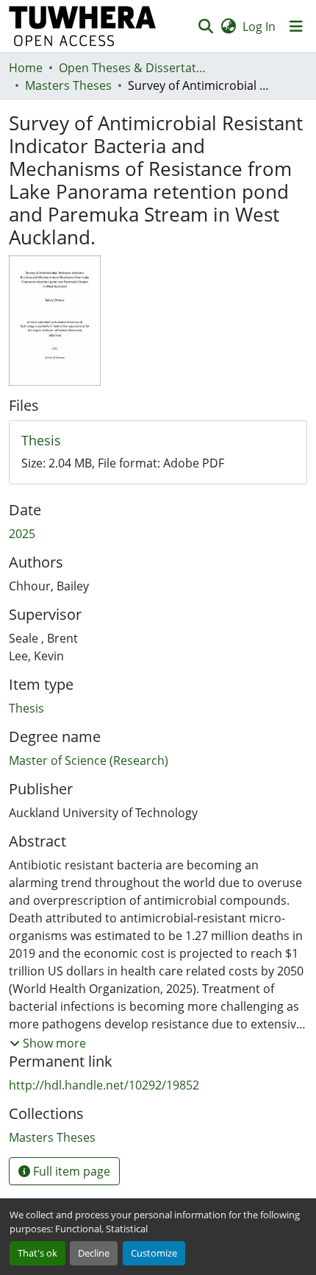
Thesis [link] (26, 708)
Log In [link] (259, 26)
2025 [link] (22, 534)
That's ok (37, 1253)
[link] (158, 441)
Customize (154, 1253)
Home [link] (26, 68)
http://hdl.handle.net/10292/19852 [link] (104, 1085)
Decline (93, 1253)
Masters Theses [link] (68, 85)
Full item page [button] (70, 1171)
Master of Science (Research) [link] (88, 760)
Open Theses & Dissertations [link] (132, 68)
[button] (83, 26)
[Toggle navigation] (296, 26)
